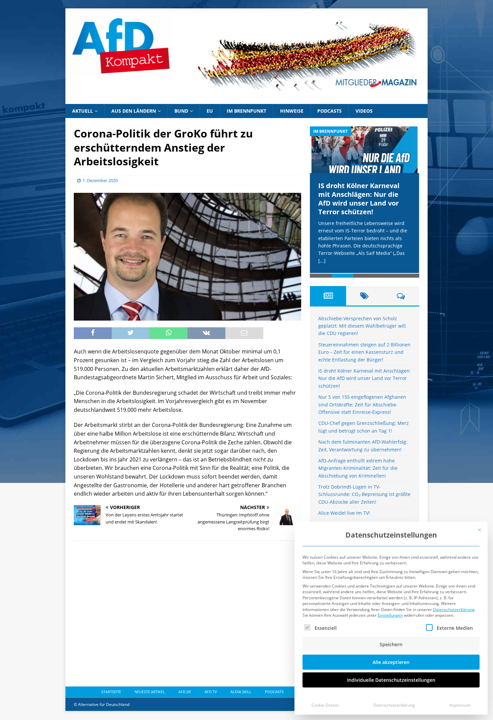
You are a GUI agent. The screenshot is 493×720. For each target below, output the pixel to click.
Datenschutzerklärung (454, 609)
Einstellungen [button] (390, 615)
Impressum (460, 705)
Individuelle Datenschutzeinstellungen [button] (391, 680)
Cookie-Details (325, 705)
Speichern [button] (391, 644)
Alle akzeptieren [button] (391, 662)
